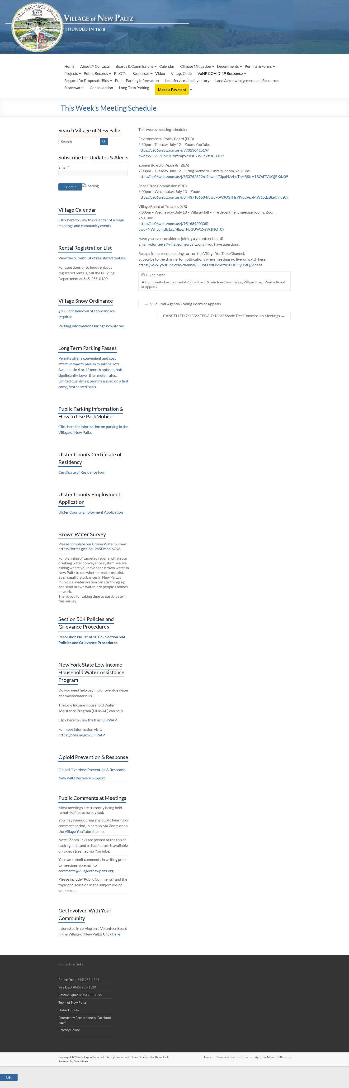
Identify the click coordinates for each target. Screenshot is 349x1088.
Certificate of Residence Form (82, 472)
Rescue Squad (68, 995)
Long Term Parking (134, 87)
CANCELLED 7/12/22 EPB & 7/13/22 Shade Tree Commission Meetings (223, 315)
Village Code (181, 73)
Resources (140, 73)
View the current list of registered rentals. (92, 258)
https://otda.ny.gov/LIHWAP (81, 735)
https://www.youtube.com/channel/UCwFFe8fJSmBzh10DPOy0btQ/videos (200, 264)
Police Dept (67, 980)
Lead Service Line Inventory (187, 80)
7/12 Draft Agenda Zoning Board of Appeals (183, 303)
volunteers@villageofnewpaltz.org (176, 244)
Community (154, 282)
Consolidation (101, 87)
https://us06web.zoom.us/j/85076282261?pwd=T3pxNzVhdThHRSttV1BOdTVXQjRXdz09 (213, 176)
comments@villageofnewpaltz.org (85, 870)
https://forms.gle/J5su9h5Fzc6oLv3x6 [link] (89, 548)
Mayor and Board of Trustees (233, 1057)
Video (160, 73)
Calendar (166, 66)
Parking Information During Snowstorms (91, 326)
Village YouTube (78, 831)
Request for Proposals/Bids (86, 80)
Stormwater (74, 87)
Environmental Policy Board (185, 282)
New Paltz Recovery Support (81, 778)
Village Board (254, 282)
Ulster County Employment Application (90, 512)
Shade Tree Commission (224, 282)
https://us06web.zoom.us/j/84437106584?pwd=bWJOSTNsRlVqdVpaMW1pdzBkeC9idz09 (213, 197)
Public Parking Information (137, 80)
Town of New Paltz (72, 1002)
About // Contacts (95, 66)
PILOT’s (120, 73)
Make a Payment (172, 89)
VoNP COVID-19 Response (220, 73)
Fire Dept (65, 987)
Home (69, 66)
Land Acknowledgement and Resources (247, 80)
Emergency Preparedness (77, 1018)
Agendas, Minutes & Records (273, 1057)
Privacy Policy (69, 1030)
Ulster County (68, 1010)
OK (9, 1077)
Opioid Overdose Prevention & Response (92, 769)
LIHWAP (109, 720)
